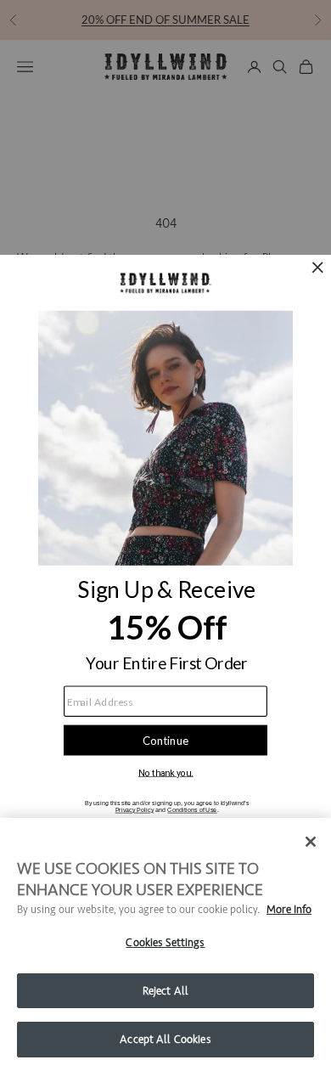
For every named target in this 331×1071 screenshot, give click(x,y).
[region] (165, 944)
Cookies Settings (165, 942)
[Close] (310, 841)
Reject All (165, 990)
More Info (288, 909)
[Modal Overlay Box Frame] (165, 535)
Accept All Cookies (165, 1039)
